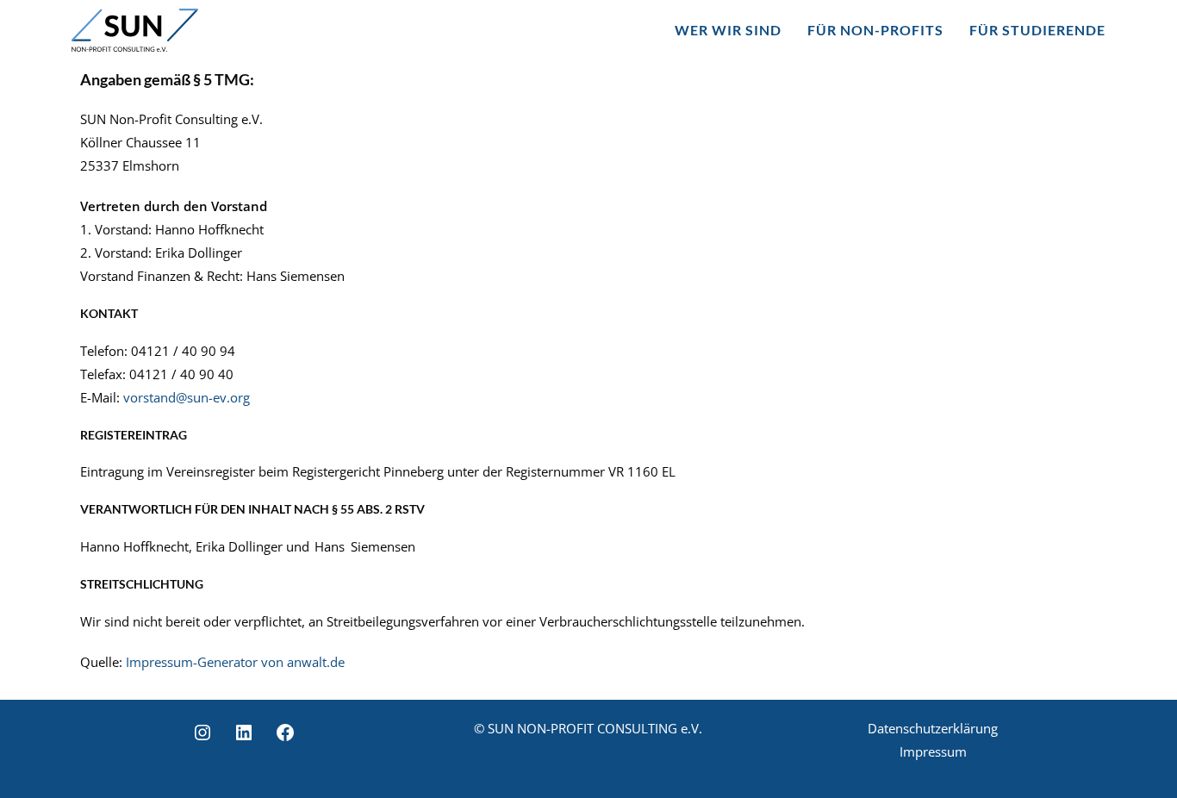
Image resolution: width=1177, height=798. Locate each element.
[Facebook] (285, 732)
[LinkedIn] (243, 732)
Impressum (933, 751)
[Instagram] (202, 732)
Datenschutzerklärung (933, 728)
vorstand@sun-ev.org (186, 397)
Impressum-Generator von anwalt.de (235, 661)
